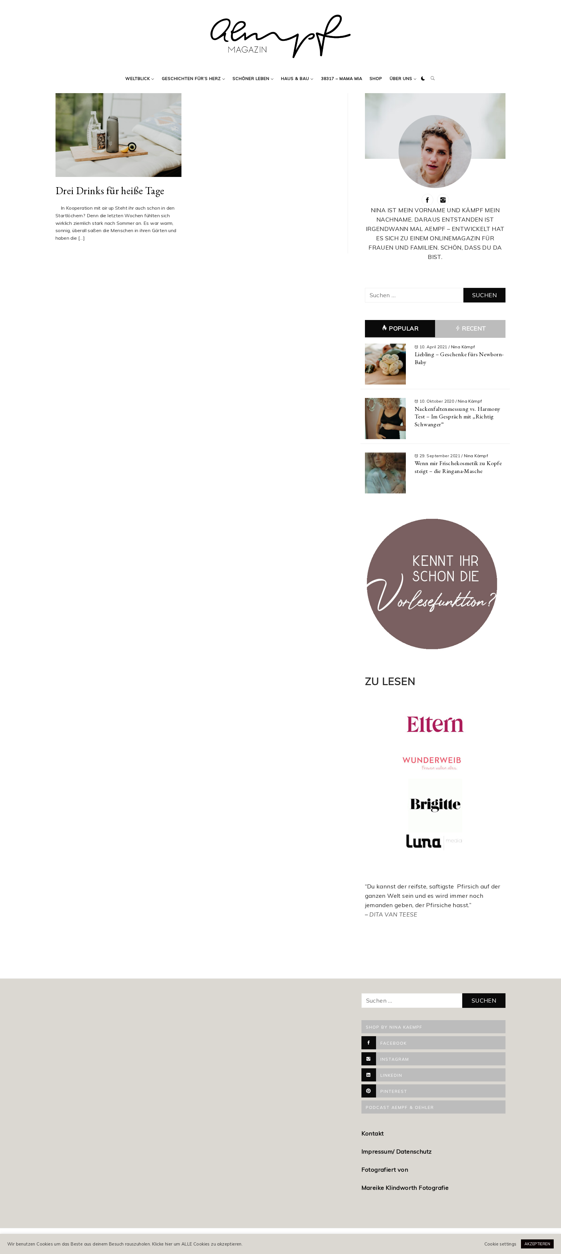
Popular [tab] (403, 328)
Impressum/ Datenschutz (397, 1151)
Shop (376, 78)
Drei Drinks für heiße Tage (110, 190)
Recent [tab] (473, 328)
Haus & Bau (295, 78)
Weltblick (137, 78)
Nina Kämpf (463, 346)
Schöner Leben (251, 78)
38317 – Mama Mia (341, 78)
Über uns (401, 78)
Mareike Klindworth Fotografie (405, 1187)
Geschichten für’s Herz (191, 78)
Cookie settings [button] (500, 1244)
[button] (423, 78)
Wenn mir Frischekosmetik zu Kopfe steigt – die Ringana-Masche (458, 467)
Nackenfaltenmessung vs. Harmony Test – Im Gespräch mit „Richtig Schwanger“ (457, 416)
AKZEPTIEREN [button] (537, 1243)
